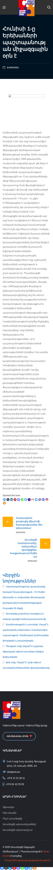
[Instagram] (46, 499)
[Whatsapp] (22, 499)
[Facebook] (4, 499)
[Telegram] (36, 499)
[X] (7, 499)
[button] (48, 7)
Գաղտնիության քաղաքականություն (27, 860)
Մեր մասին (9, 813)
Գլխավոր (8, 807)
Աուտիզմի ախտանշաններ (19, 824)
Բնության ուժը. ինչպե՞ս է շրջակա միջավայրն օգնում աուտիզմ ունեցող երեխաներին (23, 651)
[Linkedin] (11, 499)
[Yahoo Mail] (29, 499)
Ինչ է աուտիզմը (12, 818)
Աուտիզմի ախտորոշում (17, 830)
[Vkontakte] (26, 868)
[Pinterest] (15, 499)
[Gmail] (32, 499)
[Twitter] (25, 499)
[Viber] (39, 499)
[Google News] (43, 499)
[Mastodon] (18, 499)
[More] (4, 503)
